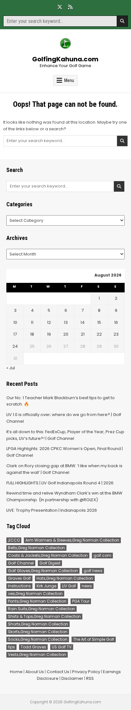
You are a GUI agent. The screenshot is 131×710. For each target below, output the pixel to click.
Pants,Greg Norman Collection (37, 601)
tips (11, 647)
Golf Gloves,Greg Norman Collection (43, 570)
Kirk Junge (46, 586)
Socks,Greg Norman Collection (37, 639)
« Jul (10, 368)
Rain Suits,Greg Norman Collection (41, 608)
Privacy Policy (86, 672)
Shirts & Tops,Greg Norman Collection (44, 616)
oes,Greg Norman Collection (35, 593)
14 (82, 322)
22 (99, 334)
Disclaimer (72, 678)
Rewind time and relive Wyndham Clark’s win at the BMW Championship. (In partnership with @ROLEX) (64, 496)
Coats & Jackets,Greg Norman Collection (48, 555)
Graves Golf (19, 578)
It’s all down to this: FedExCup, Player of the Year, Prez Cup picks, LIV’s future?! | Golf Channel (65, 435)
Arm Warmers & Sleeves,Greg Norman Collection (72, 540)
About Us (34, 672)
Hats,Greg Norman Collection (65, 578)
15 (99, 322)
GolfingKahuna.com (65, 59)
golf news (93, 570)
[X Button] (59, 7)
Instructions (19, 586)
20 (65, 334)
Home (16, 672)
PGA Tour (80, 601)
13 (66, 322)
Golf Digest (49, 563)
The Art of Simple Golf (93, 639)
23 (116, 334)
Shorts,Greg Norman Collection (38, 624)
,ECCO (14, 540)
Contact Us (58, 672)
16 (116, 322)
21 (83, 334)
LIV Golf (69, 586)
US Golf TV (62, 647)
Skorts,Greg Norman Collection (37, 631)
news (87, 586)
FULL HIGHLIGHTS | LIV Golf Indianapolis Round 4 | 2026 (60, 483)
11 (32, 322)
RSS (90, 678)
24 (15, 346)
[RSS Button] (70, 7)
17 (15, 334)
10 (15, 322)
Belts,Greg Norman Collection (36, 547)
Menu (69, 80)
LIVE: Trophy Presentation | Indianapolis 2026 (51, 510)
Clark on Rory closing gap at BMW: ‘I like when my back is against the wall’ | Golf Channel (64, 469)
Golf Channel (21, 563)
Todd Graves (33, 647)
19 (49, 334)
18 (32, 334)
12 (49, 322)
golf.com (102, 555)
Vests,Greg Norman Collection (37, 654)
